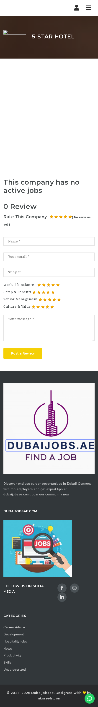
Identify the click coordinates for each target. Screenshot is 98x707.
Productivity (12, 655)
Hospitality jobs (15, 641)
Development (13, 634)
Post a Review (23, 353)
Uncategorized (14, 669)
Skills (7, 662)
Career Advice (14, 627)
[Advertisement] (49, 110)
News (7, 648)
